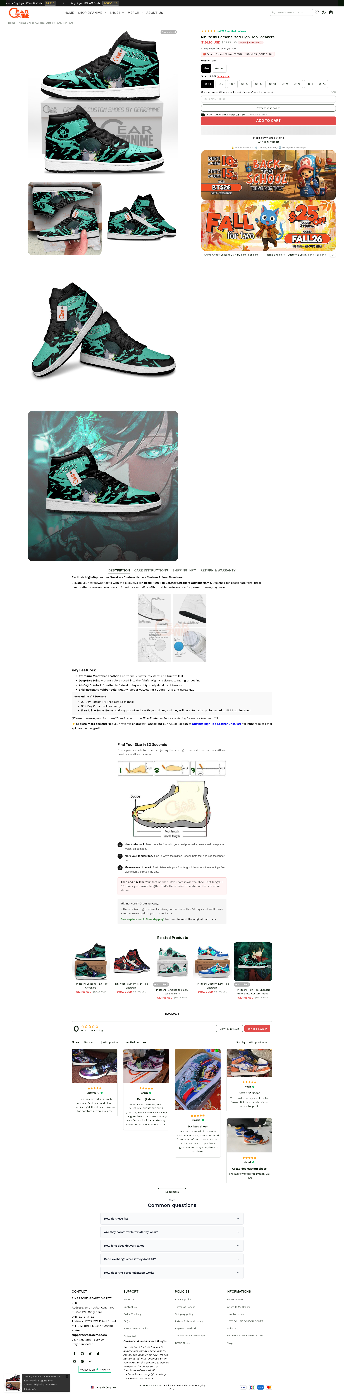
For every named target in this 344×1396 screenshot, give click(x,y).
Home (11, 22)
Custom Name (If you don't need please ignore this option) (237, 92)
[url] (89, 1335)
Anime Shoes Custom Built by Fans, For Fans (46, 22)
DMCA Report (80, 1387)
